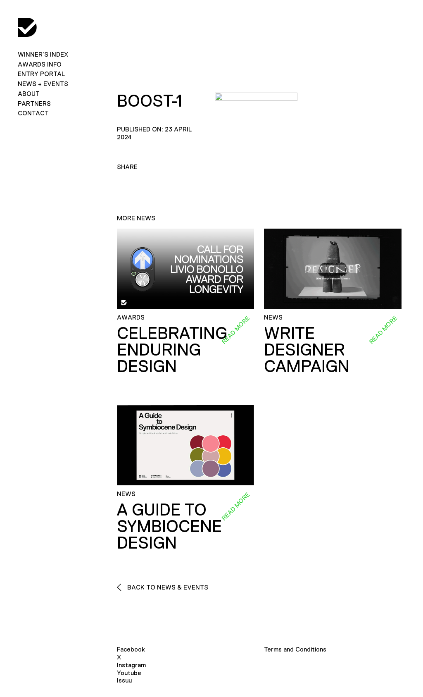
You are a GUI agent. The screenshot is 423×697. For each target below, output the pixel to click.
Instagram (131, 664)
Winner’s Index (43, 54)
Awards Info (40, 64)
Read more (235, 330)
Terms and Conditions (295, 649)
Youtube (129, 672)
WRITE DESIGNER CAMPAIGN (306, 349)
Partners (34, 103)
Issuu (124, 680)
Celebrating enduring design (172, 349)
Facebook (131, 649)
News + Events (43, 83)
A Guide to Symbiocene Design (169, 526)
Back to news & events (167, 587)
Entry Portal (41, 73)
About (29, 93)
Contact (33, 113)
